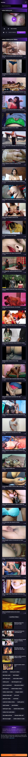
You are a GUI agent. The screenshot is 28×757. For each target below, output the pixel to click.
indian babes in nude (18, 718)
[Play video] (14, 19)
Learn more (11, 737)
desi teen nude (6, 675)
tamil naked (6, 705)
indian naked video (8, 692)
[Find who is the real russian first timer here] (8, 650)
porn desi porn (6, 678)
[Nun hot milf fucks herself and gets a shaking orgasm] (8, 642)
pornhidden (15, 705)
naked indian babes (19, 708)
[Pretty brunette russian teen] (8, 667)
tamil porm (6, 688)
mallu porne (20, 702)
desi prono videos (19, 685)
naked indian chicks (16, 688)
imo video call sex (7, 715)
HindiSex (3, 2)
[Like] (4, 28)
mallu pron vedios (14, 672)
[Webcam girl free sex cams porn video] (8, 625)
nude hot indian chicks (9, 702)
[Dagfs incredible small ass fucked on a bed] (8, 659)
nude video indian (17, 678)
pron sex (16, 695)
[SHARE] (6, 32)
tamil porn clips (7, 708)
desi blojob (16, 675)
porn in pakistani (7, 685)
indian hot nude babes (8, 712)
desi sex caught (7, 718)
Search (24, 6)
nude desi (15, 698)
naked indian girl (7, 695)
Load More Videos (14, 617)
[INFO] (3, 32)
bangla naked (19, 692)
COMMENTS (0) (21, 32)
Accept (14, 755)
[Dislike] (8, 28)
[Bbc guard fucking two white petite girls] (8, 634)
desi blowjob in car (16, 682)
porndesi (5, 672)
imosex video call (19, 715)
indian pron (6, 682)
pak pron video (6, 698)
